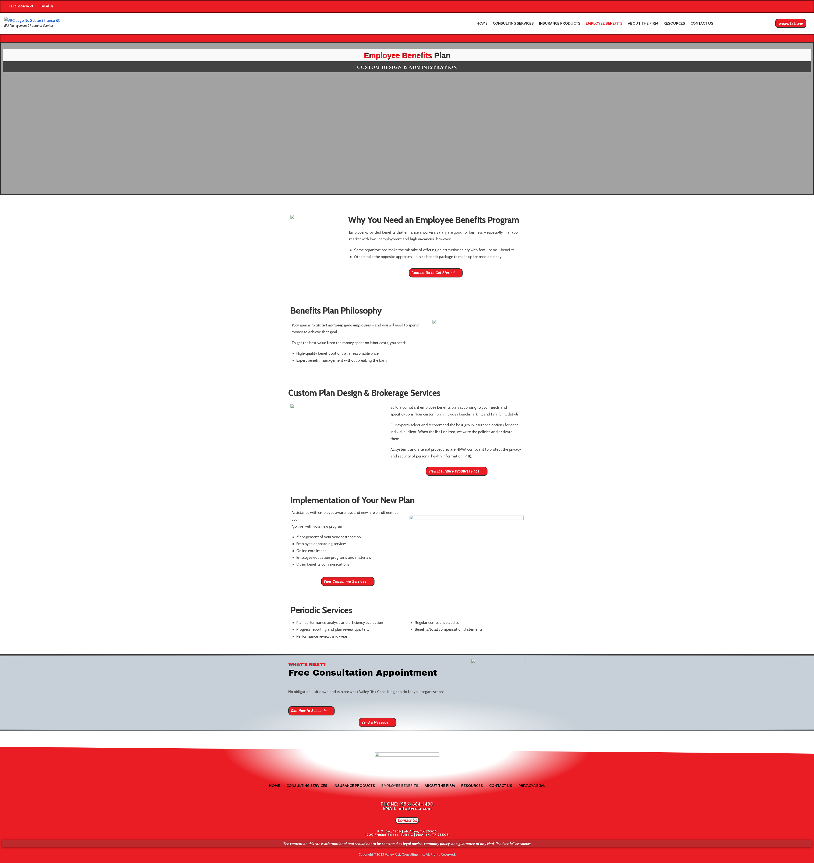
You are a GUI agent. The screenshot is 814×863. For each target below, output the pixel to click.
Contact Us (701, 23)
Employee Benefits (604, 23)
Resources (674, 23)
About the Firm (643, 23)
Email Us (46, 6)
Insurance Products (559, 23)
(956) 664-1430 (21, 6)
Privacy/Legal (532, 785)
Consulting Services (513, 23)
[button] (436, 272)
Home (482, 23)
